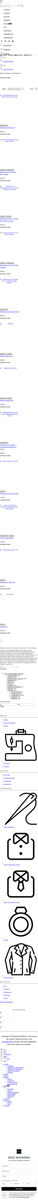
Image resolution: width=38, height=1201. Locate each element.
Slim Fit (9, 1079)
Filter (2, 706)
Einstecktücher (11, 1094)
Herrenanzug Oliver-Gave (7, 127)
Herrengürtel (11, 1096)
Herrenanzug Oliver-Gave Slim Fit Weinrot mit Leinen (9, 220)
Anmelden (19, 1189)
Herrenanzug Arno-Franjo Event (9, 311)
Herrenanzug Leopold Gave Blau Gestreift (8, 173)
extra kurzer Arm (12, 1082)
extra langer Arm (12, 1084)
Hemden (10, 680)
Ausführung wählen (5, 134)
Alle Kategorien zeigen (13, 673)
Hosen (9, 682)
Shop (5, 84)
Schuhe (9, 1097)
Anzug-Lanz (3, 626)
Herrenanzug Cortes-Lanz (7, 582)
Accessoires (12, 675)
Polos (9, 683)
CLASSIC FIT (15, 693)
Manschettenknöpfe (13, 1092)
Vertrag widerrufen (6, 1002)
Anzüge (2, 170)
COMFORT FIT (4, 125)
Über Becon (7, 1100)
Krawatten (10, 1089)
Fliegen (9, 1091)
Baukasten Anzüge (15, 678)
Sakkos (10, 685)
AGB (14, 1197)
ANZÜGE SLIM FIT (13, 1071)
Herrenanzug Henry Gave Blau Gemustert (9, 266)
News (9, 1104)
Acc (5, 1087)
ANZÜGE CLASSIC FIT (15, 1069)
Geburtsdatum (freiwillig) (9, 1180)
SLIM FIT (2, 216)
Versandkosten (7, 1042)
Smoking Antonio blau (6, 400)
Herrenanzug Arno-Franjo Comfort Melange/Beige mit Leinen (8, 447)
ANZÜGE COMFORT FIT (15, 1067)
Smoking (3, 354)
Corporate (7, 1105)
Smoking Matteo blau (6, 356)
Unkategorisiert (14, 687)
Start (1, 84)
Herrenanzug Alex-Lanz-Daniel (9, 493)
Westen (10, 688)
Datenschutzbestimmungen (23, 1197)
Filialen (9, 1102)
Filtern (4, 89)
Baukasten (15, 692)
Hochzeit (6, 1099)
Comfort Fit (10, 1081)
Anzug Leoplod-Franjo (6, 538)
